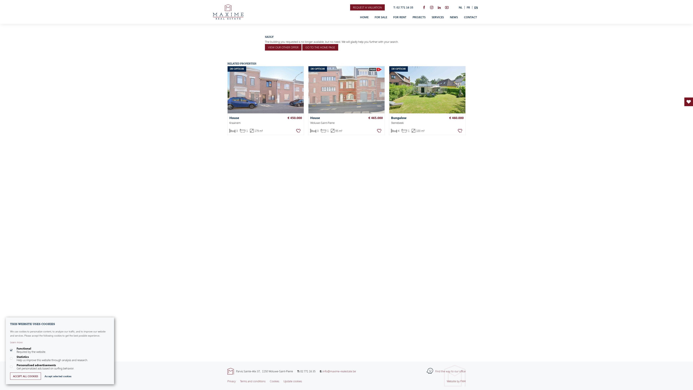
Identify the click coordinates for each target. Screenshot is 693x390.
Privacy (231, 381)
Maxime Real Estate (228, 12)
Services (438, 17)
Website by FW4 (456, 381)
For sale (381, 17)
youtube (447, 7)
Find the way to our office (450, 371)
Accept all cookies (25, 376)
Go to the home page (320, 47)
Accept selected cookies (58, 376)
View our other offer (283, 47)
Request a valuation (367, 7)
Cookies (274, 381)
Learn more (16, 342)
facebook (424, 7)
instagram (432, 7)
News (454, 17)
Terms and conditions (252, 381)
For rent (399, 17)
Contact (470, 17)
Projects (419, 17)
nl (460, 7)
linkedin (439, 7)
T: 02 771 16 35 (403, 7)
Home (364, 17)
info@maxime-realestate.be (339, 371)
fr (468, 7)
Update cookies (293, 381)
